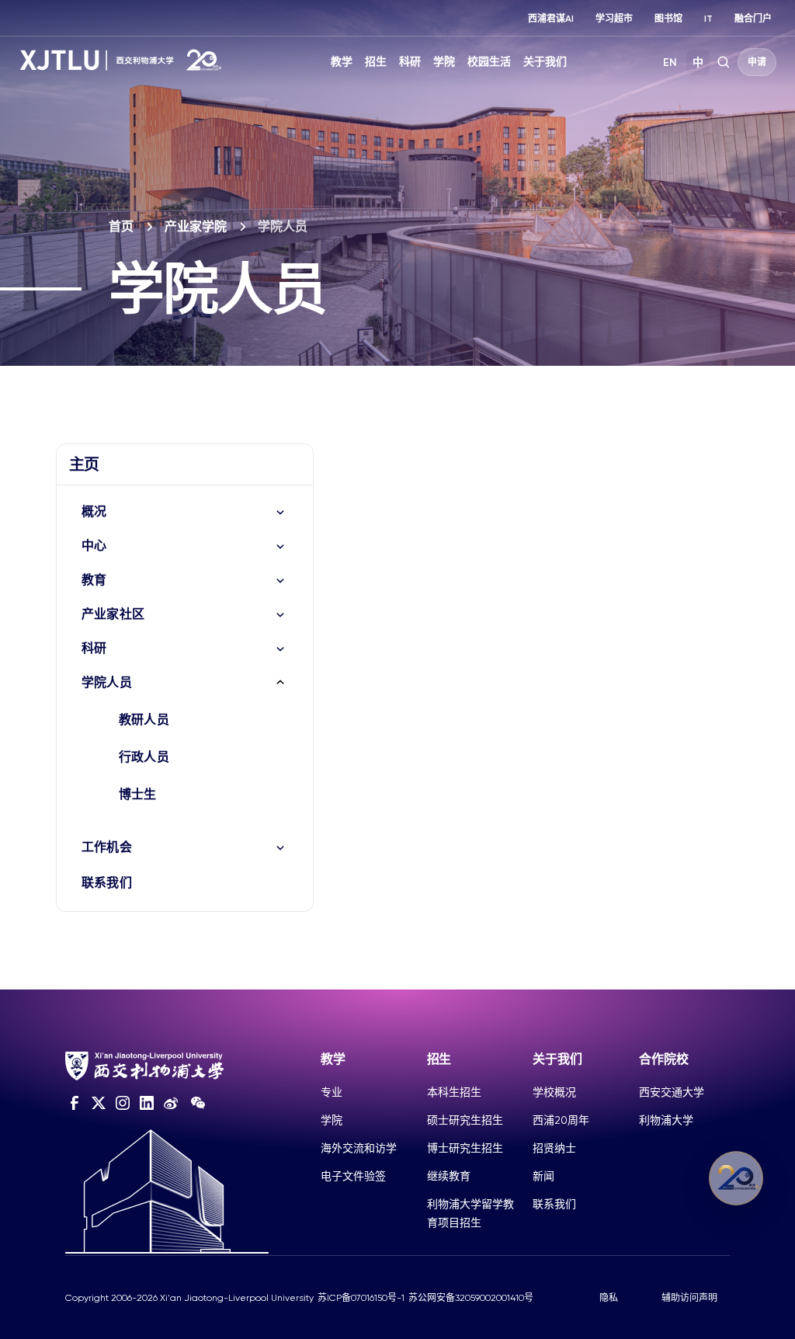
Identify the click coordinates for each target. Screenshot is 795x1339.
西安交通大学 (671, 1092)
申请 (757, 62)
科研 (410, 61)
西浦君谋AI (551, 18)
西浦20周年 (561, 1120)
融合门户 (753, 18)
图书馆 (668, 18)
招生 (376, 61)
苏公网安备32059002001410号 (470, 1297)
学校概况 (554, 1092)
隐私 (608, 1297)
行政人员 (144, 756)
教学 (341, 61)
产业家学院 (196, 226)
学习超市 (614, 18)
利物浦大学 (666, 1120)
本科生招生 (454, 1092)
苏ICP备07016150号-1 (361, 1297)
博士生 (138, 794)
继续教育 (448, 1176)
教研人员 (144, 719)
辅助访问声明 (689, 1297)
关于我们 (545, 61)
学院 (444, 61)
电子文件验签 (353, 1176)
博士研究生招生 (465, 1148)
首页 (121, 226)
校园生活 (489, 61)
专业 (331, 1092)
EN (670, 62)
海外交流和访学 (359, 1148)
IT (708, 18)
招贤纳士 (554, 1148)
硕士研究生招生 (465, 1120)
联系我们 (107, 882)
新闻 (543, 1176)
